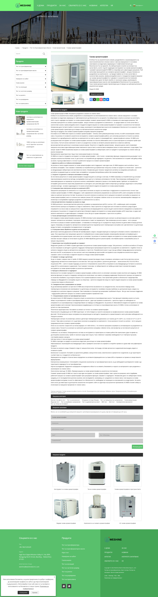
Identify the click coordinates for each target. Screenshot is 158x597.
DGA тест (112, 402)
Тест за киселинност (73, 400)
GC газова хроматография (127, 523)
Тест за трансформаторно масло (40, 48)
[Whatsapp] (64, 586)
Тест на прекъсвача (22, 103)
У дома (107, 548)
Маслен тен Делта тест (58, 400)
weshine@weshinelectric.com (29, 567)
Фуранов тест (55, 402)
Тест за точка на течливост (59, 404)
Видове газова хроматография (66, 523)
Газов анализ (20, 83)
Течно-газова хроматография (97, 489)
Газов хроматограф (59, 48)
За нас (124, 548)
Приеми (34, 592)
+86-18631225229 (25, 547)
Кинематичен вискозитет (124, 402)
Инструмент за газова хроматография (66, 489)
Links (106, 575)
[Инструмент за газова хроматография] (66, 472)
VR (123, 561)
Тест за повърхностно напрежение (111, 400)
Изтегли (107, 557)
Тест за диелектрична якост (91, 402)
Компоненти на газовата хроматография (97, 523)
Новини (125, 552)
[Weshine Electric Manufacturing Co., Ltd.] (23, 5)
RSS (115, 575)
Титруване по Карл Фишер (90, 400)
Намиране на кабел (22, 79)
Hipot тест (19, 74)
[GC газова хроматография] (127, 506)
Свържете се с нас (111, 561)
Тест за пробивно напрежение (70, 402)
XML (119, 575)
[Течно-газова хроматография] (97, 472)
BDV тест (104, 402)
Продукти (25, 48)
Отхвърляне (23, 592)
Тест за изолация (21, 87)
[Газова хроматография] (57, 99)
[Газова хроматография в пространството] (127, 472)
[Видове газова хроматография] (66, 506)
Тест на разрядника (22, 99)
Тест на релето (20, 95)
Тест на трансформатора (24, 66)
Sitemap (110, 575)
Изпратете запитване (97, 94)
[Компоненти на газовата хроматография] (97, 506)
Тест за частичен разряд (24, 91)
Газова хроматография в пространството (128, 489)
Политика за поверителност (113, 578)
